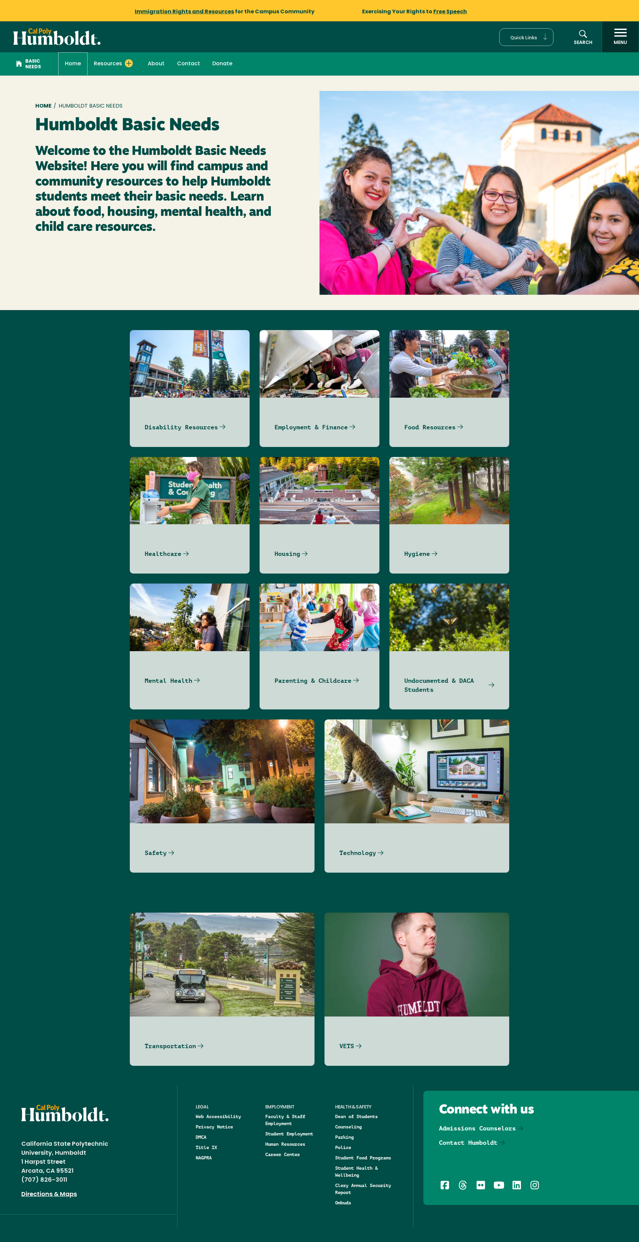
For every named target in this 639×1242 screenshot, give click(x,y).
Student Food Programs (363, 1157)
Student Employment (289, 1133)
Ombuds (343, 1202)
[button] (526, 37)
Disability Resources (181, 427)
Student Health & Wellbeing (356, 1171)
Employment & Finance (311, 427)
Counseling (348, 1126)
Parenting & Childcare (313, 680)
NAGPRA (204, 1157)
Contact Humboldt (468, 1142)
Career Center (282, 1154)
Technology (357, 852)
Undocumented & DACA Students (439, 685)
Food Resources (430, 427)
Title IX (206, 1147)
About (156, 64)
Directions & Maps (49, 1195)
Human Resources (285, 1144)
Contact (188, 64)
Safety (156, 852)
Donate (222, 64)
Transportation (170, 1045)
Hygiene (417, 553)
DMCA (201, 1137)
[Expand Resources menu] (129, 63)
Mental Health (168, 680)
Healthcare (163, 553)
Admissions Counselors (477, 1128)
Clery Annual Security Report (363, 1189)
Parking (344, 1137)
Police (343, 1147)
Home (73, 64)
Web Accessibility (218, 1116)
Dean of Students (356, 1116)
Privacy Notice (214, 1126)
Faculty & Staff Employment (285, 1120)
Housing (287, 553)
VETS (346, 1045)
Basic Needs (33, 64)
